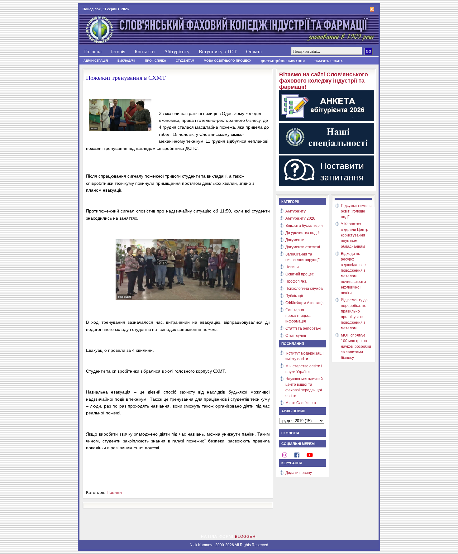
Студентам (185, 60)
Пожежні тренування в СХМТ (126, 77)
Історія (118, 51)
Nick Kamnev (201, 545)
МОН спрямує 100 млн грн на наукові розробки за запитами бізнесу (356, 346)
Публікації (294, 296)
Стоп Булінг (295, 335)
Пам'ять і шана (328, 61)
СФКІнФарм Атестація (305, 303)
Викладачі (126, 60)
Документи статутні (302, 247)
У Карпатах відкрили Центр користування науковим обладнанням (354, 235)
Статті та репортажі (303, 328)
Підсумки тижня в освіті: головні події (356, 211)
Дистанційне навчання (283, 61)
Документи (294, 240)
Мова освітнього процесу (227, 60)
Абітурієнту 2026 (300, 218)
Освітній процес (299, 274)
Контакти (145, 51)
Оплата (254, 51)
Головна (93, 51)
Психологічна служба (304, 288)
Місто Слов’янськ (300, 403)
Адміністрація (95, 60)
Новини (114, 492)
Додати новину (298, 472)
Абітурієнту (176, 51)
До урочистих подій (302, 233)
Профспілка (155, 60)
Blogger (245, 536)
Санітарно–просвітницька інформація (298, 315)
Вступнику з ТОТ (218, 51)
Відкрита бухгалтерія (304, 225)
